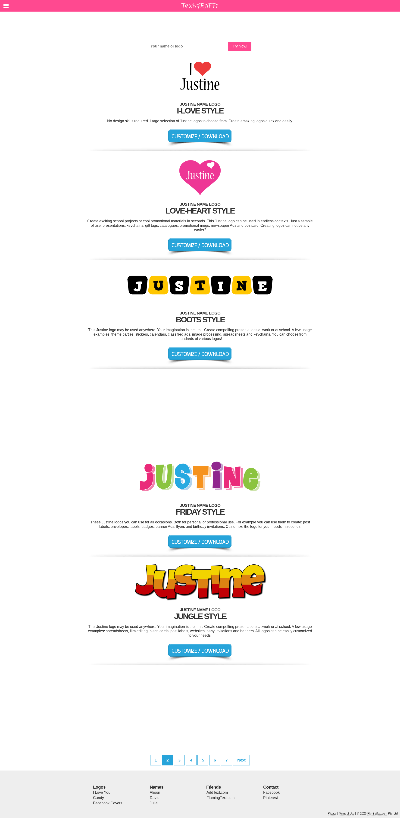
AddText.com (217, 792)
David (154, 798)
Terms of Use (346, 813)
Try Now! (240, 46)
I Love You (101, 792)
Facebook (271, 792)
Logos (99, 787)
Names (156, 787)
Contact (270, 787)
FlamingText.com (220, 798)
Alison (155, 792)
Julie (154, 803)
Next (241, 760)
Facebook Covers (107, 803)
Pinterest (270, 798)
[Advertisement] (201, 23)
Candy (98, 798)
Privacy (332, 813)
